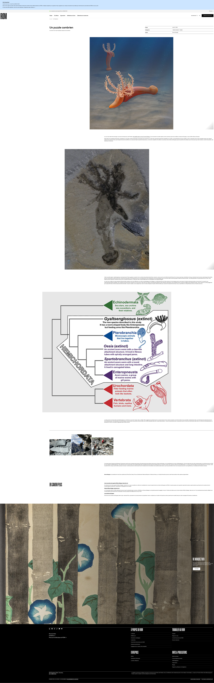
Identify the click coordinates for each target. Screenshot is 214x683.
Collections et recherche (82, 15)
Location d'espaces (135, 660)
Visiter (50, 15)
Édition (132, 656)
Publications (174, 662)
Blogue (173, 664)
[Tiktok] (57, 628)
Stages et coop (175, 635)
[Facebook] (52, 628)
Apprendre (62, 15)
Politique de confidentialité (207, 679)
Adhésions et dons (71, 15)
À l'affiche (56, 15)
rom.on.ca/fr (95, 5)
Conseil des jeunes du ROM (177, 637)
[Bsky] (62, 628)
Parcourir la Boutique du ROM (57, 637)
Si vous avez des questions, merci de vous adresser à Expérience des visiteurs (18, 7)
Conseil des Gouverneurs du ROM (138, 642)
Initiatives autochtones (135, 644)
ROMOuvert (133, 635)
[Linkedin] (49, 628)
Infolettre (51, 635)
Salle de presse (175, 656)
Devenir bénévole (175, 640)
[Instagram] (54, 628)
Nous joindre (52, 633)
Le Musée (133, 633)
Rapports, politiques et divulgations (179, 666)
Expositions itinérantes (135, 658)
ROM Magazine (175, 660)
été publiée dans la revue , (141, 136)
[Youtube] (59, 628)
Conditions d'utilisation (195, 679)
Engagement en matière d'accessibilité (139, 646)
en (199, 15)
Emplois (173, 633)
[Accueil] (6, 16)
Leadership (133, 640)
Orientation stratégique (135, 637)
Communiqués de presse (177, 658)
